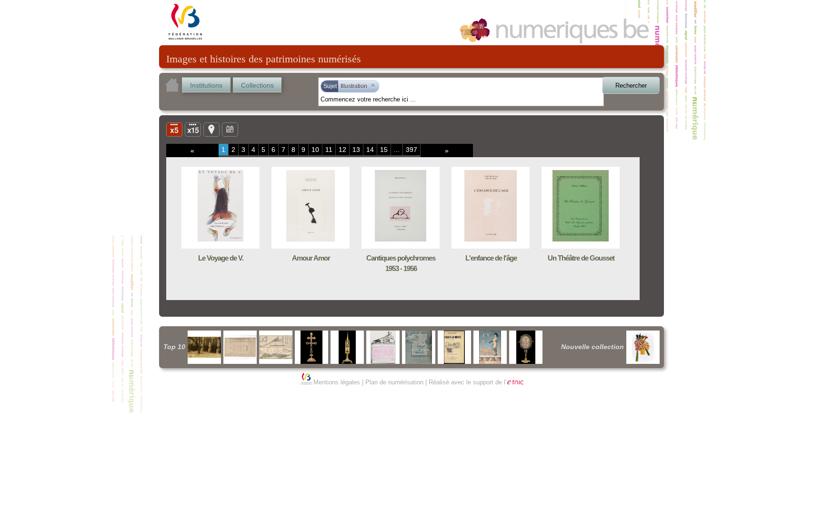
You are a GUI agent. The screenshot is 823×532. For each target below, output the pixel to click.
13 (356, 149)
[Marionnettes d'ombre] (643, 347)
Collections (257, 85)
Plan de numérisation (394, 382)
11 (328, 149)
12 (342, 149)
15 (384, 149)
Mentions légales (336, 382)
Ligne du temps (230, 129)
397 (411, 149)
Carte (211, 129)
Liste (193, 129)
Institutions (206, 85)
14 (370, 149)
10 (315, 149)
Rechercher (631, 85)
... (397, 149)
